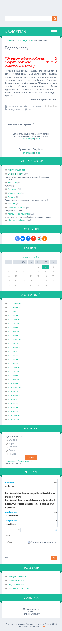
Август (25, 41)
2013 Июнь (13, 355)
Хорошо (12, 443)
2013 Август (14, 363)
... (31, 8)
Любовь (11, 203)
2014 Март (13, 391)
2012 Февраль (14, 303)
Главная (9, 41)
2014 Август (14, 411)
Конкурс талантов (16, 170)
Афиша (11, 197)
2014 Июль (13, 407)
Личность (12, 189)
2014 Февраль (14, 387)
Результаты (10, 461)
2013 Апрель (14, 347)
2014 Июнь (13, 403)
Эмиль (38, 106)
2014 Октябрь (14, 419)
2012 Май (12, 311)
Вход (37, 138)
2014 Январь (14, 383)
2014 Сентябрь (15, 415)
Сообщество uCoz (16, 580)
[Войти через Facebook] (28, 238)
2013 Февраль (14, 339)
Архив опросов (25, 461)
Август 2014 (31, 257)
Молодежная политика (19, 214)
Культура (12, 182)
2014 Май (12, 399)
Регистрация (28, 138)
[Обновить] (56, 530)
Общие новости (15, 106)
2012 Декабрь (14, 331)
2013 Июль (13, 359)
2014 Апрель (14, 395)
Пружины (18, 109)
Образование (14, 193)
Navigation (15, 31)
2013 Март (13, 343)
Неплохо (13, 447)
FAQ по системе (16, 584)
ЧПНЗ (10, 109)
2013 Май (12, 351)
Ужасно (12, 454)
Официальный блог (17, 576)
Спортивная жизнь (17, 207)
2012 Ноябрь (14, 327)
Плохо (12, 450)
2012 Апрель (14, 307)
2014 (17, 41)
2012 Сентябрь (15, 319)
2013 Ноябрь (14, 375)
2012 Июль (13, 315)
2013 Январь (14, 335)
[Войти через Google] (39, 238)
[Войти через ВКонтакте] (22, 238)
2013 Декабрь (14, 379)
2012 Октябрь (14, 323)
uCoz (42, 626)
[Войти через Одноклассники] (44, 238)
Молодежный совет (17, 220)
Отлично (13, 440)
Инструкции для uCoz (18, 588)
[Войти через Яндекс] (33, 238)
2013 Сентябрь (15, 367)
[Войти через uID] (17, 238)
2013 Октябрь (14, 371)
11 (9, 276)
